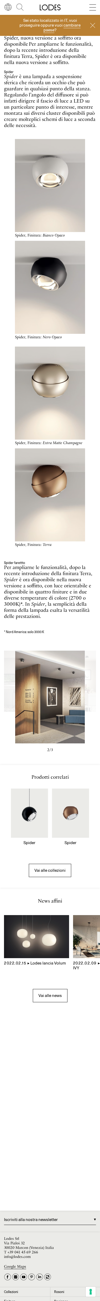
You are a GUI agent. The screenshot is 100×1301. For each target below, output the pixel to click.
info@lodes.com (17, 1257)
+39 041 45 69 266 (22, 1252)
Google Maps (15, 1267)
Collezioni (11, 1292)
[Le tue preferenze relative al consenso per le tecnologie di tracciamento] (91, 1292)
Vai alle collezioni (50, 870)
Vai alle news (50, 995)
